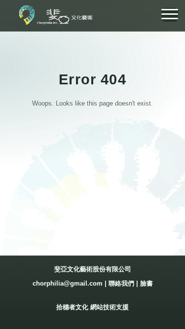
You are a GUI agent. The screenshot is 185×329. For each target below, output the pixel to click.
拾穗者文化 (72, 307)
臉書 (146, 283)
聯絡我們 (121, 283)
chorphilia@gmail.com (68, 283)
